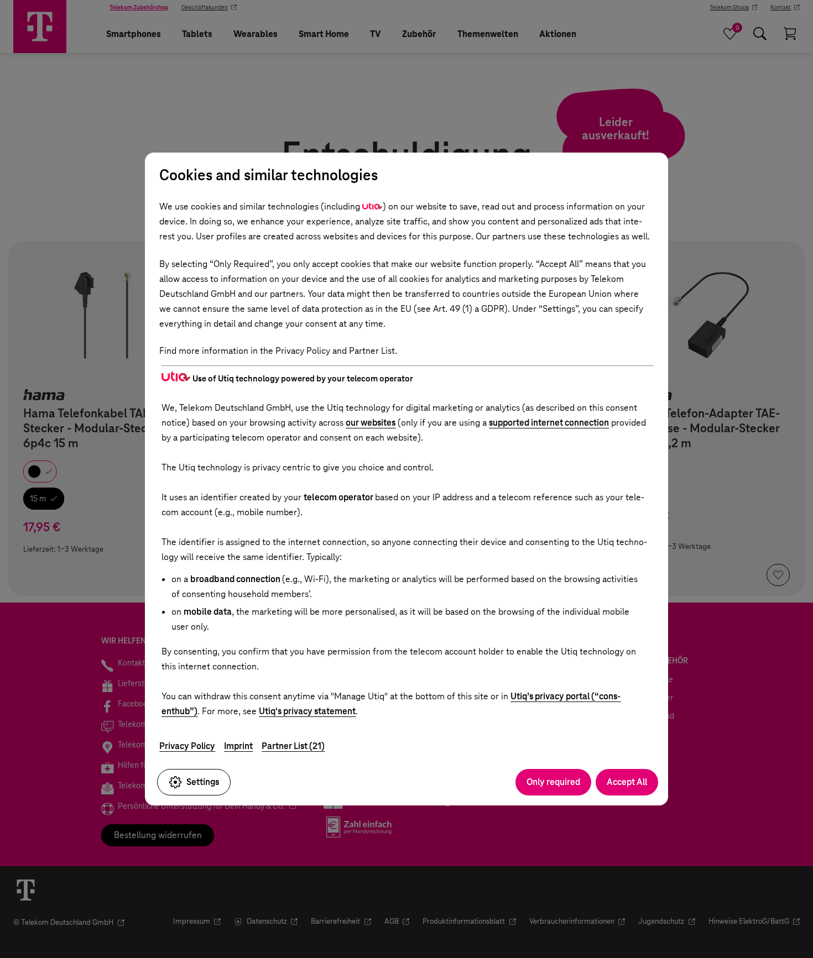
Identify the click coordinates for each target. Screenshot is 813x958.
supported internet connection (549, 422)
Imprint (238, 746)
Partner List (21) (293, 746)
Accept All (627, 782)
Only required (553, 782)
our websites (370, 422)
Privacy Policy (187, 746)
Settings (202, 782)
